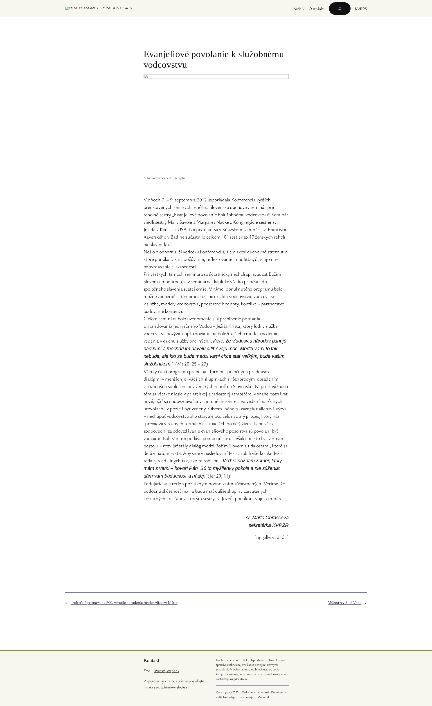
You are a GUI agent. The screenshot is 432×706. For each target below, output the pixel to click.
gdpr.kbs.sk (240, 679)
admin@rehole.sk (175, 687)
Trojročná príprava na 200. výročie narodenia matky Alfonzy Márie (124, 602)
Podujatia (179, 178)
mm (154, 178)
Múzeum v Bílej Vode (344, 602)
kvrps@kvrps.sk (166, 670)
